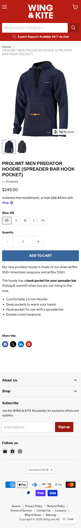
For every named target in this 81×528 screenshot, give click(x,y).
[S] (16, 225)
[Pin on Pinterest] (29, 344)
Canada (39, 469)
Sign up (64, 427)
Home (6, 47)
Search (16, 506)
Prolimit (12, 182)
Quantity (8, 232)
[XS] (7, 225)
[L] (34, 225)
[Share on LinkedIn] (21, 344)
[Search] (73, 28)
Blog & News (33, 514)
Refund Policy (56, 506)
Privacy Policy (34, 506)
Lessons (60, 510)
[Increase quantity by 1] (38, 241)
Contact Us (44, 510)
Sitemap (51, 514)
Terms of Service (21, 510)
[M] (25, 225)
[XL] (44, 225)
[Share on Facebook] (5, 344)
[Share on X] (13, 344)
